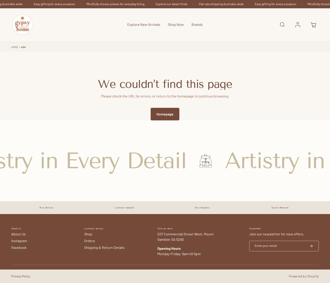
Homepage (165, 114)
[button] (176, 24)
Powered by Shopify (304, 276)
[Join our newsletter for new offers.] (311, 246)
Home (14, 47)
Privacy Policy (20, 276)
